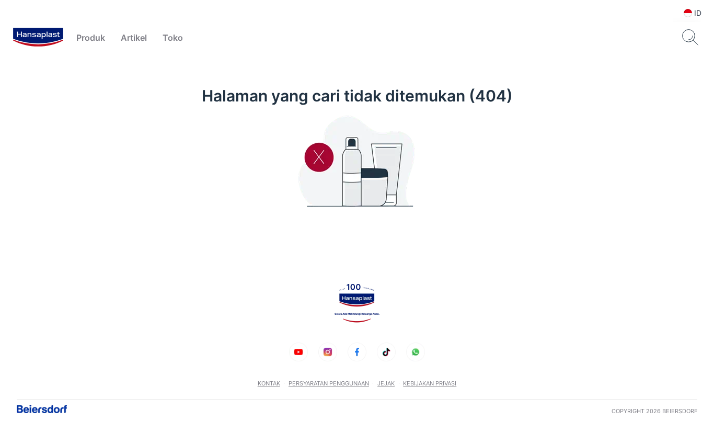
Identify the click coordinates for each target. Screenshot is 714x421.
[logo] (38, 37)
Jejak (386, 383)
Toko (173, 37)
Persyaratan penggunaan (329, 383)
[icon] (298, 352)
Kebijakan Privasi (429, 383)
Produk (90, 37)
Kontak (269, 383)
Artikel (134, 37)
